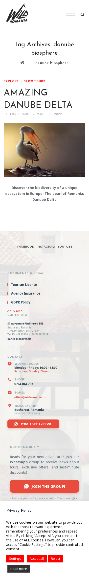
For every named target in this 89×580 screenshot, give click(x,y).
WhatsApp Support (36, 423)
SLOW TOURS (34, 81)
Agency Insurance (25, 293)
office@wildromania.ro (29, 397)
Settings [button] (15, 558)
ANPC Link (14, 310)
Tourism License (24, 284)
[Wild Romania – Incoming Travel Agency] (34, 14)
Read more (18, 568)
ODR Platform (17, 315)
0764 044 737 (23, 384)
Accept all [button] (37, 558)
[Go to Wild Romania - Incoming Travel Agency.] (22, 62)
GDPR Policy (20, 302)
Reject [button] (55, 558)
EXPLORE (11, 81)
